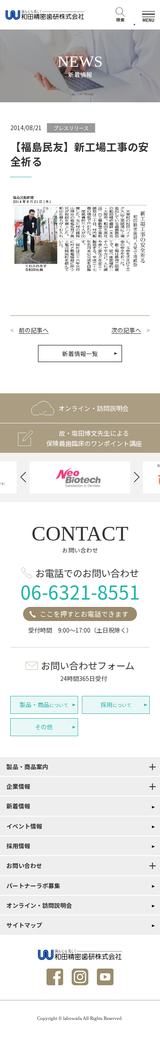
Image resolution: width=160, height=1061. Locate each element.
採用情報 (18, 845)
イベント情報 (24, 826)
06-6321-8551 (80, 591)
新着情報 (18, 806)
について (44, 704)
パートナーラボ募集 (33, 885)
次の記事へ (126, 330)
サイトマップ (24, 925)
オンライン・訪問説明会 (39, 905)
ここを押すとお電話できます (84, 614)
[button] (23, 477)
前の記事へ (34, 330)
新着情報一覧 (80, 353)
